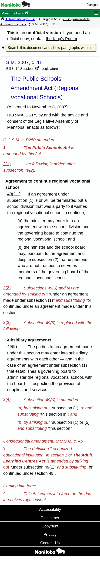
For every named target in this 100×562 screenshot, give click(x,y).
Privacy (50, 534)
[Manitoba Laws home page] (2, 19)
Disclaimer (50, 517)
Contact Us (50, 542)
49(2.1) (13, 194)
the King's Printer (61, 38)
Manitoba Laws (13, 13)
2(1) (7, 163)
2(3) (7, 322)
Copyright (50, 526)
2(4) (7, 399)
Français (92, 4)
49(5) (12, 346)
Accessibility (50, 509)
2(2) (7, 287)
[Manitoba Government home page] (50, 552)
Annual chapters (13, 24)
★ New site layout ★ (20, 19)
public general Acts (76, 19)
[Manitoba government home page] (15, 5)
